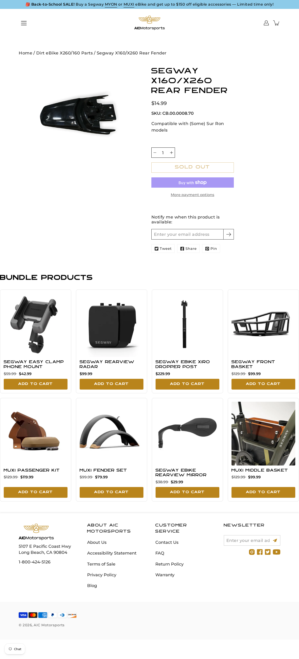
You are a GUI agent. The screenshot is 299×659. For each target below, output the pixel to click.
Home (25, 52)
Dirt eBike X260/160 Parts (64, 52)
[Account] (266, 23)
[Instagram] (252, 552)
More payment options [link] (192, 195)
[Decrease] (154, 152)
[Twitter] (268, 552)
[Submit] (275, 540)
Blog (92, 585)
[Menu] (24, 23)
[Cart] (276, 23)
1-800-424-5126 (34, 561)
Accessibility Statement (111, 553)
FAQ (159, 553)
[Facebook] (260, 552)
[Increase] (171, 152)
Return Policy (169, 564)
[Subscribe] (228, 234)
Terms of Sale (101, 564)
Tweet (166, 248)
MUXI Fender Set (103, 471)
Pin (213, 248)
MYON (111, 4)
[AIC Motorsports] (149, 23)
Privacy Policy (101, 574)
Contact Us (166, 542)
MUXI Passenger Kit (32, 471)
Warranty (164, 574)
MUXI (129, 4)
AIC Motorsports (49, 625)
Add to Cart (35, 384)
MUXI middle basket (259, 471)
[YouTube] (276, 552)
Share (191, 248)
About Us (97, 542)
